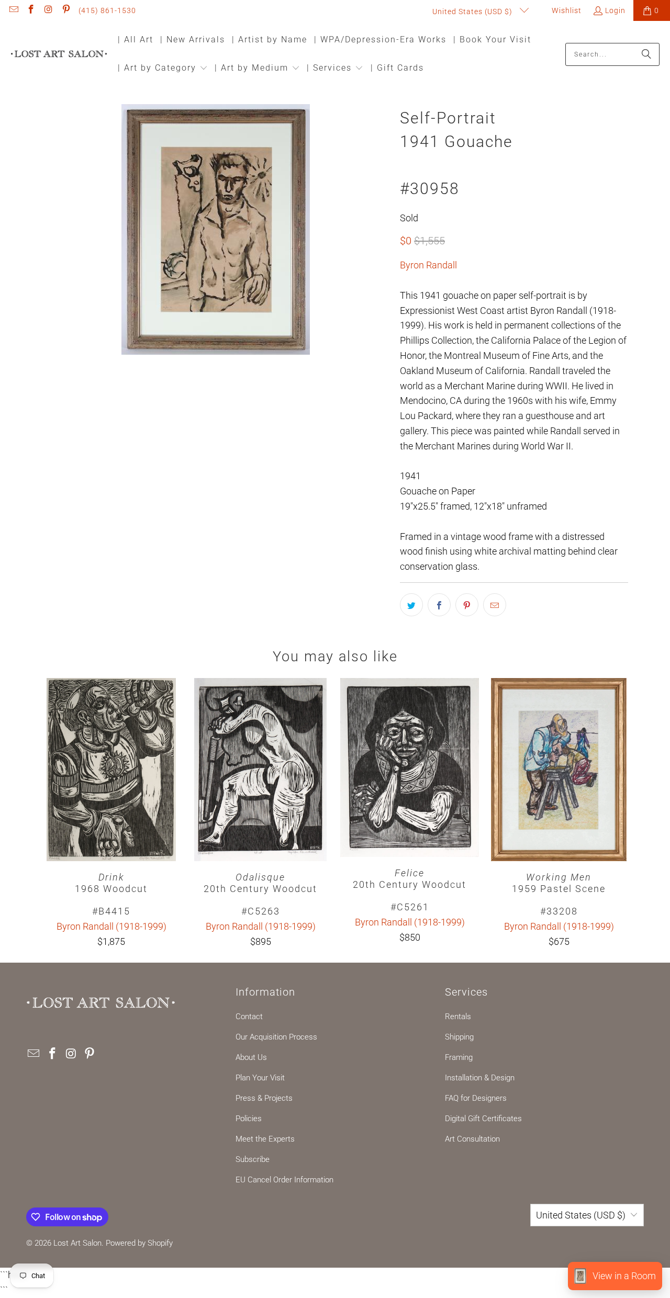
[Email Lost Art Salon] (13, 10)
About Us (251, 1057)
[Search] (646, 54)
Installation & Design (480, 1077)
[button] (163, 68)
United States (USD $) (473, 11)
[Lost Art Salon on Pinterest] (66, 10)
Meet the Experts (265, 1139)
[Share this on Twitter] (411, 604)
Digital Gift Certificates (483, 1118)
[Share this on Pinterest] (466, 604)
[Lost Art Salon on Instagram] (48, 10)
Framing (459, 1057)
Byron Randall (428, 264)
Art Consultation (472, 1139)
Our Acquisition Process (276, 1037)
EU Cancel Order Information (284, 1179)
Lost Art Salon (77, 1243)
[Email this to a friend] (494, 604)
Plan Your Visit (260, 1077)
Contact (249, 1016)
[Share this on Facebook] (439, 604)
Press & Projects (264, 1098)
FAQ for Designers (476, 1098)
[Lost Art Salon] (58, 55)
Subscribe (253, 1159)
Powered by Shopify (139, 1243)
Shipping (459, 1037)
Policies (249, 1118)
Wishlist (566, 10)
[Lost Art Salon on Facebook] (31, 10)
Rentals (458, 1016)
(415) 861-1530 (107, 10)
